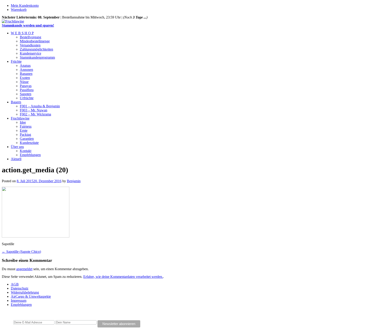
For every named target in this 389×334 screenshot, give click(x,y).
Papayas (26, 86)
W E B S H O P (22, 33)
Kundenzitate (29, 143)
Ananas (25, 65)
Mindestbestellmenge (35, 41)
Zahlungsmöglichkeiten (36, 49)
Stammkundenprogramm (37, 57)
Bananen (26, 74)
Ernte (23, 130)
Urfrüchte (27, 98)
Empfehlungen (30, 155)
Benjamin (74, 181)
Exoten (25, 78)
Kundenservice (30, 53)
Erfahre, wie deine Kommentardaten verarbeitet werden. (123, 277)
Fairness (26, 126)
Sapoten (25, 94)
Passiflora (27, 90)
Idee (23, 122)
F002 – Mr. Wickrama (35, 114)
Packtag (25, 134)
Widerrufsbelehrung (25, 292)
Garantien (27, 139)
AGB (15, 284)
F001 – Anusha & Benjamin (40, 106)
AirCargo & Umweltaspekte (31, 296)
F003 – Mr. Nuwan (33, 110)
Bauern (16, 102)
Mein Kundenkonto (25, 5)
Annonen (26, 69)
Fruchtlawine (20, 118)
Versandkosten (30, 45)
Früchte (16, 61)
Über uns (17, 147)
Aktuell (16, 159)
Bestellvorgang (30, 37)
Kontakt (25, 151)
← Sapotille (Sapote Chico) (21, 251)
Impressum (18, 300)
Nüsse (24, 82)
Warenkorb (19, 10)
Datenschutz (19, 288)
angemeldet (24, 269)
